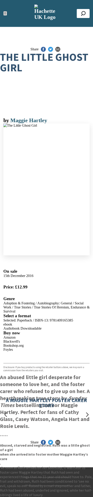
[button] (5, 415)
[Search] (83, 13)
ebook (7, 324)
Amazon (9, 337)
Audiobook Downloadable (22, 328)
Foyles (8, 349)
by (6, 120)
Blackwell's (11, 341)
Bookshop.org (13, 345)
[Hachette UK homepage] (46, 13)
